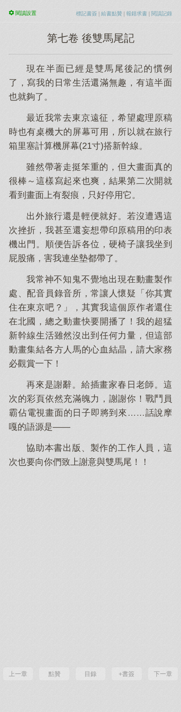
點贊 (54, 673)
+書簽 (126, 673)
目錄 (90, 673)
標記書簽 (86, 14)
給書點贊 (111, 14)
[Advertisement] (90, 566)
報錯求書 (136, 14)
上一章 (18, 673)
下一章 (163, 673)
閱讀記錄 (161, 14)
